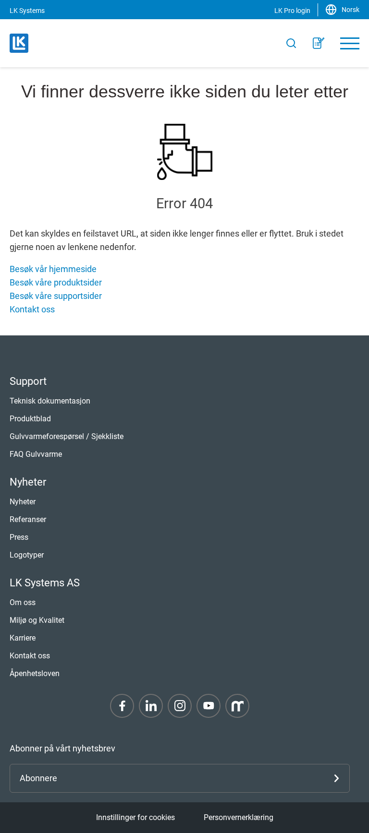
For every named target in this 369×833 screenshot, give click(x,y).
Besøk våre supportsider (56, 296)
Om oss (23, 602)
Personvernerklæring (238, 817)
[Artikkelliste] (319, 43)
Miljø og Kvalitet (37, 620)
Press (19, 537)
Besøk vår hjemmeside (53, 269)
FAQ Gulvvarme (36, 454)
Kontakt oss (32, 309)
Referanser (28, 519)
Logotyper (27, 554)
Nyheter (23, 501)
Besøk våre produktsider (56, 282)
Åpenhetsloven (35, 673)
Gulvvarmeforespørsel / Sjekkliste (66, 436)
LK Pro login (292, 10)
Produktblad (30, 418)
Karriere (23, 638)
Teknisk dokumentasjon (50, 400)
